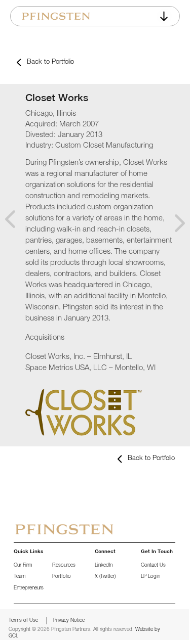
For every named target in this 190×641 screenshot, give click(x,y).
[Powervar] (177, 224)
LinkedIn (103, 565)
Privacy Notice (69, 620)
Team (19, 576)
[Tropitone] (13, 208)
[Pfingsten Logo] (56, 16)
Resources (63, 565)
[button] (164, 16)
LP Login (150, 576)
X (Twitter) (105, 576)
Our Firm (23, 565)
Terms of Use (23, 620)
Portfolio (61, 576)
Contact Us (153, 565)
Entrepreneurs (29, 588)
